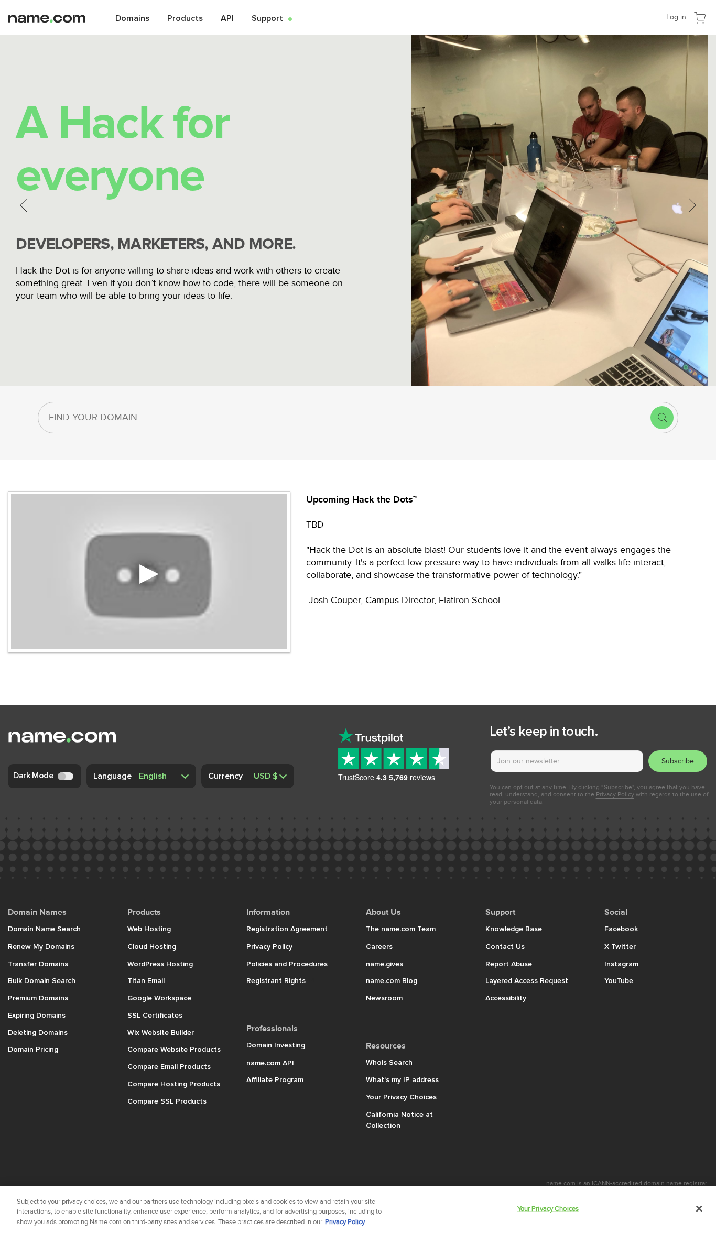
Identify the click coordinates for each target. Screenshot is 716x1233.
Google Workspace (159, 998)
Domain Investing (275, 1045)
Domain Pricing (33, 1049)
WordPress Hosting (160, 963)
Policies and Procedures (287, 963)
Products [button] (185, 18)
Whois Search (389, 1062)
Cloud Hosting (151, 946)
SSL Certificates (154, 1015)
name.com (55, 17)
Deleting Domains (38, 1032)
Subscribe (677, 761)
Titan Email (146, 980)
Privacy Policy (615, 794)
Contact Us (505, 946)
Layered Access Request (526, 980)
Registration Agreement (287, 928)
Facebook (621, 928)
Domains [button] (132, 18)
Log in (676, 17)
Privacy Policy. (345, 1222)
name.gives (384, 963)
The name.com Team (401, 928)
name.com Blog (391, 980)
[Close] (699, 1208)
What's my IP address (402, 1079)
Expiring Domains (37, 1015)
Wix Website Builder (160, 1032)
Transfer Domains (38, 963)
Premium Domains (38, 998)
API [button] (227, 18)
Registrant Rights (277, 980)
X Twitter (620, 946)
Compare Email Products (169, 1066)
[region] (358, 1209)
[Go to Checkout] (699, 16)
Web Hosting (149, 928)
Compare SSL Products (167, 1101)
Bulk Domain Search (41, 980)
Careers (379, 946)
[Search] (662, 417)
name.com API (270, 1063)
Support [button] (272, 18)
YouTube (618, 980)
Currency (225, 775)
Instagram (621, 963)
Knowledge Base (513, 928)
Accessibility (505, 998)
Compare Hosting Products (173, 1083)
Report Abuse (508, 963)
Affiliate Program (274, 1079)
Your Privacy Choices (401, 1097)
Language (112, 775)
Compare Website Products (174, 1049)
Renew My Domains (41, 946)
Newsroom (384, 998)
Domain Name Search (44, 928)
